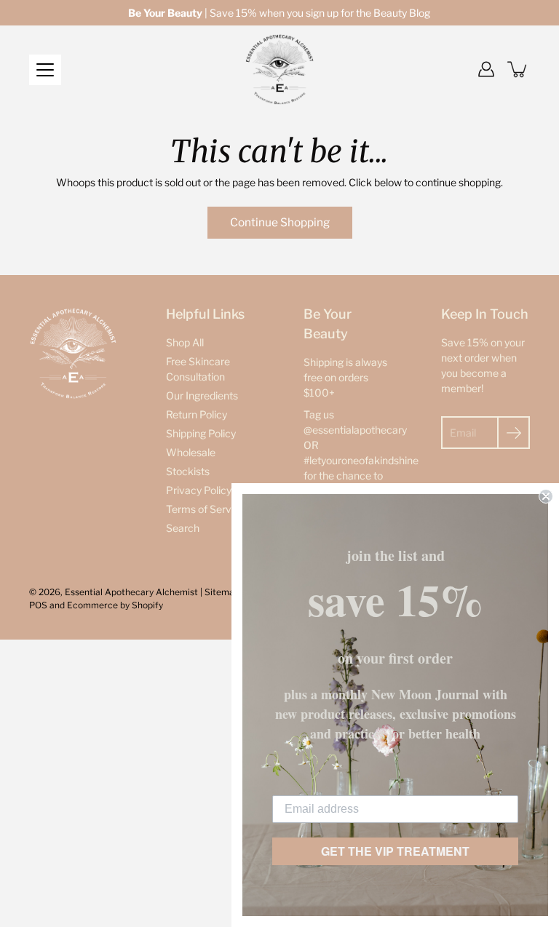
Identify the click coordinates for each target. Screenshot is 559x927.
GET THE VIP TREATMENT (395, 851)
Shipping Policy (201, 433)
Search (182, 528)
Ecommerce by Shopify (115, 605)
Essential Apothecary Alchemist (131, 591)
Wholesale (190, 452)
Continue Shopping (280, 222)
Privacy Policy (198, 490)
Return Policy (196, 414)
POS (38, 605)
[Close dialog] (546, 496)
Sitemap (222, 591)
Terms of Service (205, 509)
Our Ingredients (202, 395)
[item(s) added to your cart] (518, 69)
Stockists (188, 471)
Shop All (185, 342)
